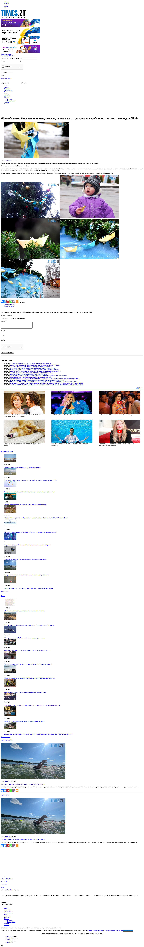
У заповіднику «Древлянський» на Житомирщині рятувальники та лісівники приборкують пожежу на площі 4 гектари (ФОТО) (46, 383)
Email (2, 335)
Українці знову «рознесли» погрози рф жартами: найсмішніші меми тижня (25, 559)
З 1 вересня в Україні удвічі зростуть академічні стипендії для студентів (30, 377)
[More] (17, 301)
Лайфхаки (7, 94)
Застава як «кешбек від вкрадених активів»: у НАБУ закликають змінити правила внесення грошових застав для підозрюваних (46, 384)
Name (2, 331)
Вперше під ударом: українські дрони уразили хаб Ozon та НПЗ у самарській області (34, 369)
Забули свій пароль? (6, 78)
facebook (6, 2)
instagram (6, 3)
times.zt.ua (7, 160)
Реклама (6, 102)
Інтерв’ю (9, 99)
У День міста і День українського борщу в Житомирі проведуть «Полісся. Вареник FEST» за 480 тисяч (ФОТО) (36, 518)
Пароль (3, 61)
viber (5, 8)
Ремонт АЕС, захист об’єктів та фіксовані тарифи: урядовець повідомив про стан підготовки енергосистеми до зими (43, 381)
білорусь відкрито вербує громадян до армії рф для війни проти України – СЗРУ (33, 368)
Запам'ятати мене (7, 72)
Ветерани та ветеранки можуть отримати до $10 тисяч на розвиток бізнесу (25, 504)
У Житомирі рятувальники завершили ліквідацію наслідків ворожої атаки (31, 372)
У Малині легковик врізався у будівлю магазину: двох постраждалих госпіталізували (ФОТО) (37, 380)
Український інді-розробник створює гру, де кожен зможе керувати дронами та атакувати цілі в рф (38, 375)
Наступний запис (9, 306)
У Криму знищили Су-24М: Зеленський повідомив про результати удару (31, 366)
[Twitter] (5, 301)
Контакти (6, 103)
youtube (6, 6)
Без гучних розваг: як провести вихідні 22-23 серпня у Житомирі (28, 374)
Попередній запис (9, 304)
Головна (6, 86)
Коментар (3, 321)
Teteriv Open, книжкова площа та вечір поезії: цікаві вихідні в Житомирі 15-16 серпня (28, 588)
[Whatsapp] (10, 301)
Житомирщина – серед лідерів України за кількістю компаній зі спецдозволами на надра (29, 491)
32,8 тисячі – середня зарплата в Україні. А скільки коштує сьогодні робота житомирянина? (30, 532)
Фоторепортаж (8, 91)
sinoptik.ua (10, 890)
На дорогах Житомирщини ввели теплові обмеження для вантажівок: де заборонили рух (35, 371)
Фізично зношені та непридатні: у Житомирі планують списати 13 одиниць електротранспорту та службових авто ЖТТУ (45, 378)
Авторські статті (8, 90)
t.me (5, 5)
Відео (5, 93)
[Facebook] (2, 301)
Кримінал (7, 96)
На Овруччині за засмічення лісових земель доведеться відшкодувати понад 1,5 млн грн (35, 365)
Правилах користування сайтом (114, 930)
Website (3, 340)
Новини (6, 87)
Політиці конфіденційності (95, 930)
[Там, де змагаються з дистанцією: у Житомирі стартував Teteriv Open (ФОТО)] (33, 778)
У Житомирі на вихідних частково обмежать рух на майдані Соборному (30, 363)
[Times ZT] (72, 14)
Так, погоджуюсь (128, 930)
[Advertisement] (72, 111)
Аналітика (7, 88)
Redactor (7, 781)
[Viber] (13, 301)
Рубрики (6, 97)
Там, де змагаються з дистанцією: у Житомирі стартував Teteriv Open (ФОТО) (26, 575)
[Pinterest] (7, 301)
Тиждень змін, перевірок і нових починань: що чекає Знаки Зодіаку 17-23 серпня (27, 545)
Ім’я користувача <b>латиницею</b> (11, 58)
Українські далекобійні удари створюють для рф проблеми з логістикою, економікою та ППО (30, 480)
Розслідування (11, 100)
